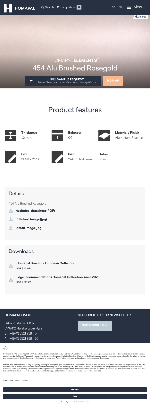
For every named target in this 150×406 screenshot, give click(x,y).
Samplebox (68, 7)
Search (49, 7)
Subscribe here (95, 325)
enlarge (142, 17)
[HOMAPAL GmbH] (19, 8)
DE (113, 7)
